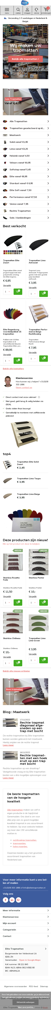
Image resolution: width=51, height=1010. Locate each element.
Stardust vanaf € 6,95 (21, 183)
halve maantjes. (20, 846)
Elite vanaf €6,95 (18, 176)
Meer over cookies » (26, 1007)
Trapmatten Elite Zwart (11, 261)
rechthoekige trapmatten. (25, 840)
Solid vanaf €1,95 (19, 142)
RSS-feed (33, 986)
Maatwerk (15, 135)
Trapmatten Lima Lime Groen (37, 639)
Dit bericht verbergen (25, 1002)
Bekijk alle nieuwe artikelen (16, 671)
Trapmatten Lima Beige (28, 494)
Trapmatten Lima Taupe (29, 478)
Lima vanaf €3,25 (19, 149)
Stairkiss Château (11, 638)
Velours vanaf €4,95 (20, 162)
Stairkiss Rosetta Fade (11, 578)
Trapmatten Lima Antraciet (37, 261)
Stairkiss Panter (36, 577)
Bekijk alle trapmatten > (25, 59)
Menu (7, 13)
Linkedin (12, 900)
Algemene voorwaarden (15, 986)
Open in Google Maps (29, 960)
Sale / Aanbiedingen (20, 217)
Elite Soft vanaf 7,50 (20, 190)
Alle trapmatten (15, 809)
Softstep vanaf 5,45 (20, 169)
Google (18, 900)
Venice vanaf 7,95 (19, 204)
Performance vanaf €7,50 (23, 197)
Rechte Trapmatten (20, 211)
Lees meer (8, 745)
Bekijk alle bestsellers (13, 368)
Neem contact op (24, 387)
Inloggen (27, 13)
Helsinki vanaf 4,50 (19, 155)
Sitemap (44, 986)
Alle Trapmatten (18, 121)
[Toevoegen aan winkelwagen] (18, 292)
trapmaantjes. (19, 843)
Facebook (5, 900)
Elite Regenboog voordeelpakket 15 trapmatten (12, 331)
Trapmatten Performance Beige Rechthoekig (38, 331)
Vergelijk (7, 285)
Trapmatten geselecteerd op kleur (28, 128)
